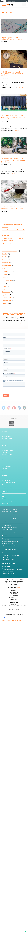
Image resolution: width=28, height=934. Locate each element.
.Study (4, 268)
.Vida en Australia (7, 280)
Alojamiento (4, 440)
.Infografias (5, 260)
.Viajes (4, 277)
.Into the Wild (6, 262)
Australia (4, 286)
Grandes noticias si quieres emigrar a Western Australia (11, 38)
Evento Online (6, 292)
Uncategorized (6, 300)
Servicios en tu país (6, 436)
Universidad (5, 303)
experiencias (6, 295)
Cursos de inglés (6, 464)
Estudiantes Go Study (7, 501)
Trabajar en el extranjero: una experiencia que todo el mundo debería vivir (13, 160)
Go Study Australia (11, 1)
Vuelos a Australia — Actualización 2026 (13, 230)
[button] (26, 1)
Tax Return (4, 452)
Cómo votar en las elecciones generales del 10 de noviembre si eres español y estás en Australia (13, 117)
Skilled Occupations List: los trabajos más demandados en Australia (12, 74)
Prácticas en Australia (7, 487)
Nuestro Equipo (5, 503)
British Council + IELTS (8, 243)
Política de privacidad (7, 511)
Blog (3, 496)
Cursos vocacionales (6, 466)
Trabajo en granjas (6, 484)
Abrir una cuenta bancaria (7, 450)
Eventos (4, 498)
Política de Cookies (6, 509)
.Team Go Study (6, 271)
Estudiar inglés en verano (7, 470)
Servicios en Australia (7, 438)
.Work (3, 283)
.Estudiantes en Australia (9, 251)
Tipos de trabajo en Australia (8, 482)
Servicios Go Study (7, 298)
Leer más (21, 87)
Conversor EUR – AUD (7, 454)
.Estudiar (4, 254)
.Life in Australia (6, 265)
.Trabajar (4, 274)
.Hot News (5, 257)
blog (3, 289)
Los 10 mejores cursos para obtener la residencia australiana (13, 208)
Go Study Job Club (6, 480)
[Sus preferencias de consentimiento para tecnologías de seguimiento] (25, 931)
